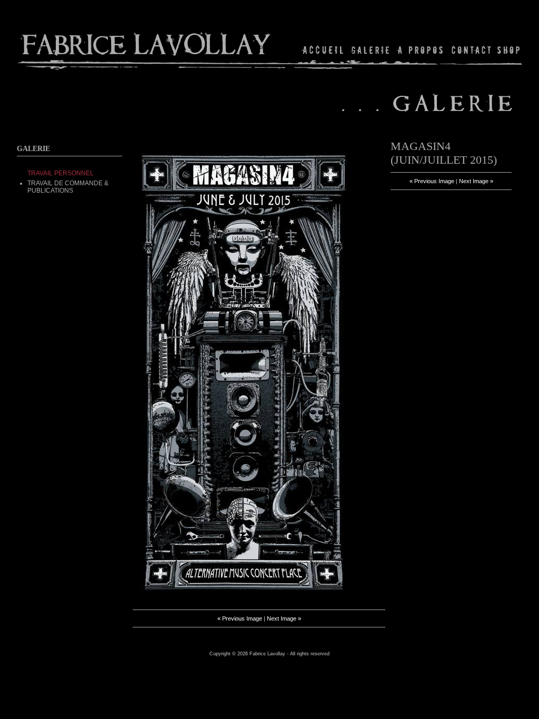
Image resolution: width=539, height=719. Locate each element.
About (420, 50)
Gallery (370, 50)
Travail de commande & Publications (67, 186)
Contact (471, 50)
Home (323, 50)
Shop (507, 50)
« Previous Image (239, 618)
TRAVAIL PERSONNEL (60, 173)
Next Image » (284, 618)
